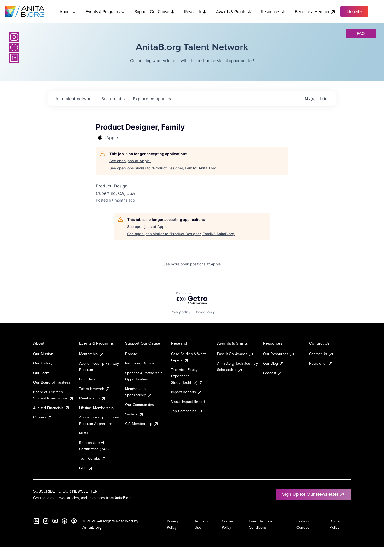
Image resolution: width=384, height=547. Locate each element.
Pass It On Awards (232, 353)
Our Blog (270, 363)
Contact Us (318, 353)
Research (192, 11)
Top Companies (183, 411)
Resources (270, 11)
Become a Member (312, 11)
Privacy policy (180, 312)
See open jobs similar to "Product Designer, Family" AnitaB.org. (163, 168)
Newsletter (318, 363)
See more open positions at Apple (192, 264)
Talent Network (91, 388)
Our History (43, 363)
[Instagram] (14, 37)
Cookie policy (205, 312)
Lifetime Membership (96, 407)
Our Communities (139, 404)
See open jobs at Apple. (130, 161)
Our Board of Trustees (51, 382)
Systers (131, 414)
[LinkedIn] (14, 58)
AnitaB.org (92, 527)
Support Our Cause (152, 11)
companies (152, 98)
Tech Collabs (89, 458)
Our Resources (275, 353)
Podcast (269, 372)
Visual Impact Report (188, 401)
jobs (113, 98)
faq (361, 33)
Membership (89, 398)
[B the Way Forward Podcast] (74, 521)
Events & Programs (103, 11)
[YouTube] (55, 521)
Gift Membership (138, 423)
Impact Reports (183, 391)
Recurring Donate (140, 363)
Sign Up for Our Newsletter (310, 494)
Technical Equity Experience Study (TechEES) (184, 376)
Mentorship (88, 353)
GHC (83, 468)
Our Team (41, 372)
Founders (87, 379)
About (65, 11)
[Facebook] (14, 47)
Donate (131, 353)
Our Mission (43, 353)
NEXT (84, 433)
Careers (39, 417)
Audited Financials (48, 407)
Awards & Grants (231, 11)
